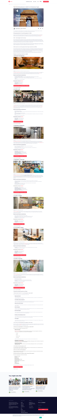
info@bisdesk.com (31, 407)
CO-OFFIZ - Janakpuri (15, 211)
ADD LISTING (34, 1)
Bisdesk (22, 116)
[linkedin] (43, 28)
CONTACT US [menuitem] (22, 406)
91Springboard (41, 142)
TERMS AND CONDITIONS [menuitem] (24, 412)
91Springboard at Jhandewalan (16, 141)
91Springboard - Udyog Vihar (16, 175)
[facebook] (38, 28)
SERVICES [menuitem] (22, 405)
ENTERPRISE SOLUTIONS (29, 1)
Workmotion (40, 35)
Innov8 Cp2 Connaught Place (16, 72)
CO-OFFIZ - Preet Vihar (16, 274)
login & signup (46, 1)
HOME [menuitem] (22, 402)
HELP (38, 1)
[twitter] (41, 28)
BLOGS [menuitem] (22, 409)
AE (41, 1)
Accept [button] (40, 417)
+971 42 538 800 (31, 406)
